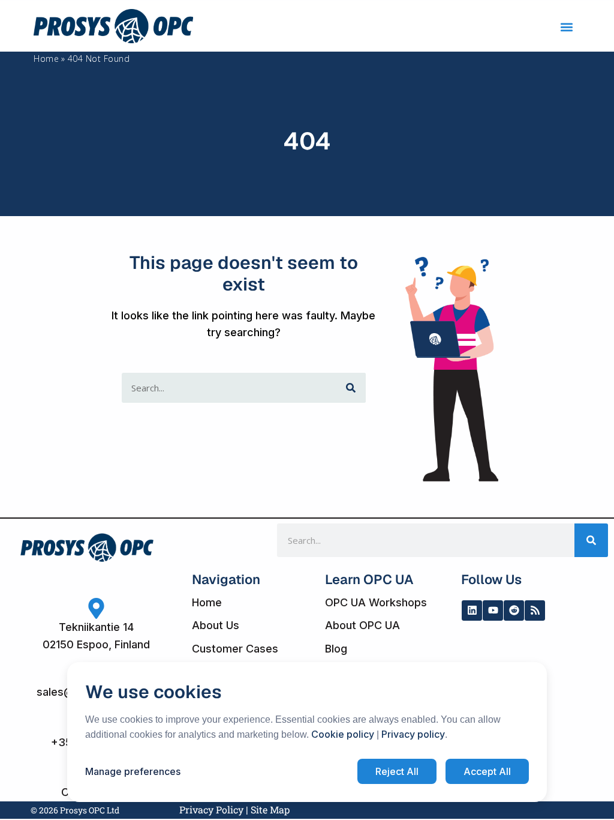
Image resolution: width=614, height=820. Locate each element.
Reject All (397, 771)
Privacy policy (413, 734)
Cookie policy (342, 734)
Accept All (487, 771)
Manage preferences (132, 771)
